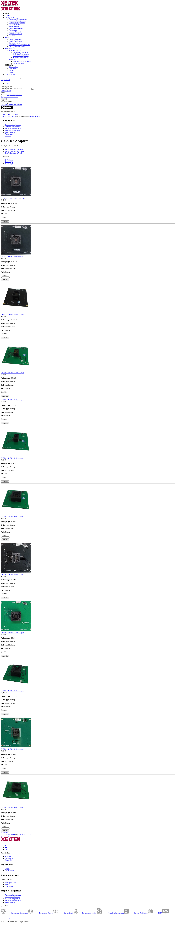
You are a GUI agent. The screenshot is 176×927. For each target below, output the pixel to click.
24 (24, 834)
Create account (9, 870)
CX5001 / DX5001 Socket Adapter (12, 807)
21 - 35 (7, 836)
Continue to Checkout (14, 105)
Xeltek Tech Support (15, 41)
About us (8, 856)
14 (3, 834)
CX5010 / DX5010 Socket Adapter (12, 314)
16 (8, 834)
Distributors (12, 69)
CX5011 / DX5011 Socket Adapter (12, 256)
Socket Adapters (14, 26)
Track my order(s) (6, 89)
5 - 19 (3, 832)
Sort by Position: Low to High (14, 149)
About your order (10, 883)
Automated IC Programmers (18, 19)
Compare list (9, 886)
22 (20, 834)
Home (3, 116)
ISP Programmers (14, 24)
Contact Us (8, 860)
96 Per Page (9, 163)
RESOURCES (10, 48)
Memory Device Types (20, 58)
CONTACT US (10, 74)
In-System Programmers (12, 130)
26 (28, 834)
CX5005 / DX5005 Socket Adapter (12, 574)
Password (4, 95)
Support (7, 37)
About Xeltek (13, 67)
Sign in (3, 91)
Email (3, 93)
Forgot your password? (14, 95)
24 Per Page (9, 160)
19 (14, 834)
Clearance (12, 35)
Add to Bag (5, 221)
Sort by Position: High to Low (14, 151)
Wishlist (7, 884)
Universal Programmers (12, 127)
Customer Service (14, 43)
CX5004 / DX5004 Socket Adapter (12, 633)
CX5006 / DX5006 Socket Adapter (12, 516)
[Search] (20, 78)
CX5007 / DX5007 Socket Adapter (12, 458)
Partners (11, 70)
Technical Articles (14, 50)
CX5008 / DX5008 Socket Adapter (12, 400)
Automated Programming (21, 52)
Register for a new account (9, 97)
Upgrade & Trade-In (15, 34)
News (11, 72)
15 (6, 834)
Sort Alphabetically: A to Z (13, 153)
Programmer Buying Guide (22, 61)
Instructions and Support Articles (19, 45)
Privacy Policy (9, 858)
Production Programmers (17, 23)
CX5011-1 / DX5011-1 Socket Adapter (13, 198)
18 (12, 834)
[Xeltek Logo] (9, 6)
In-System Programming (21, 54)
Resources (12, 59)
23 (22, 834)
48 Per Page (9, 162)
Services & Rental (15, 32)
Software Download (15, 39)
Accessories (13, 30)
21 (18, 834)
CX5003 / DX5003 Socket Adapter (12, 691)
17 (10, 834)
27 (30, 834)
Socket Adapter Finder (16, 28)
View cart (4, 105)
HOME (7, 15)
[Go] (33, 89)
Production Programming (21, 56)
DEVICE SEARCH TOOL (10, 114)
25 (26, 834)
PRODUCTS (9, 17)
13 (1, 834)
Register (8, 91)
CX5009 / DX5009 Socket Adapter (12, 373)
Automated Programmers (13, 125)
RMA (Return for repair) (17, 46)
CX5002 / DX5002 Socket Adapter (12, 749)
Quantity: (4, 217)
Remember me (7, 101)
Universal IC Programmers (17, 21)
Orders (7, 83)
